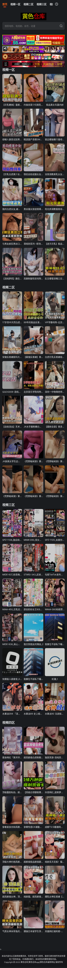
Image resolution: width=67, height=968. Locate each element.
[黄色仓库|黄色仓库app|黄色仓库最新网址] (33, 16)
